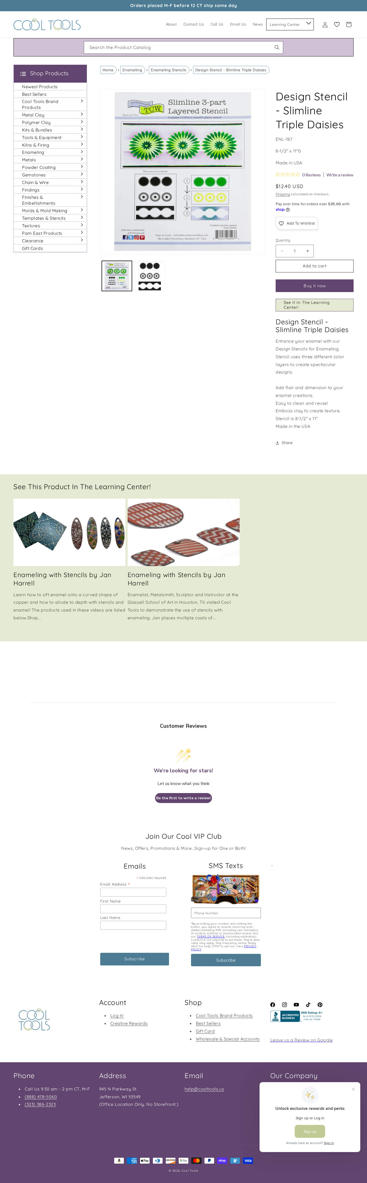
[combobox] (183, 47)
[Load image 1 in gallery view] (117, 276)
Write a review (339, 174)
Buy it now (315, 285)
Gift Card (205, 1031)
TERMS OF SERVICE (211, 936)
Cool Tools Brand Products (224, 1015)
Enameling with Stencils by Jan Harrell (62, 579)
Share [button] (287, 442)
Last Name (110, 917)
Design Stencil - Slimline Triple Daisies (231, 70)
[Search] (277, 47)
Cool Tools (190, 1171)
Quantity (283, 240)
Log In (117, 1015)
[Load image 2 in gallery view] (150, 276)
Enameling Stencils (168, 70)
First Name (110, 901)
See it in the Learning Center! (307, 305)
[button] (308, 22)
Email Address (115, 884)
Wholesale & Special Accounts (228, 1039)
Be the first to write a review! (183, 798)
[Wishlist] (337, 24)
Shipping (283, 194)
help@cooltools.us (204, 1089)
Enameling (132, 70)
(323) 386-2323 (40, 1104)
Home (108, 70)
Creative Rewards (129, 1023)
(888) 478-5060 (41, 1096)
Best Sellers (208, 1023)
